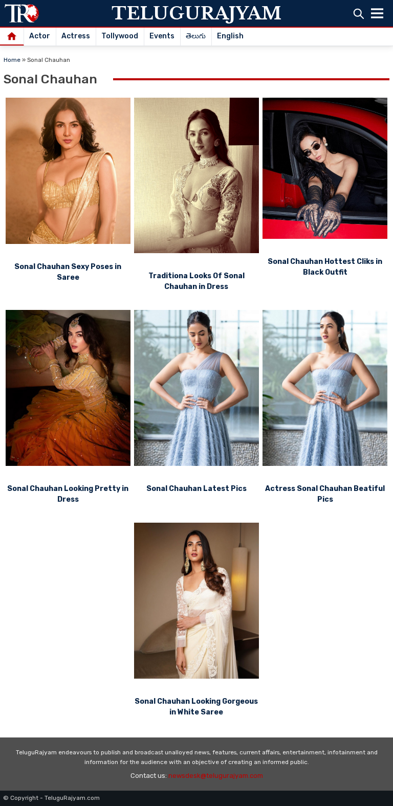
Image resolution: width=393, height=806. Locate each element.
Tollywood (119, 36)
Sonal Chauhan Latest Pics (196, 488)
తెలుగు (196, 36)
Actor (39, 36)
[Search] (358, 13)
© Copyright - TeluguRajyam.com (51, 797)
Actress (75, 36)
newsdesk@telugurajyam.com (215, 775)
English (230, 36)
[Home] (12, 37)
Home (12, 59)
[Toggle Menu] (377, 13)
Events (161, 36)
